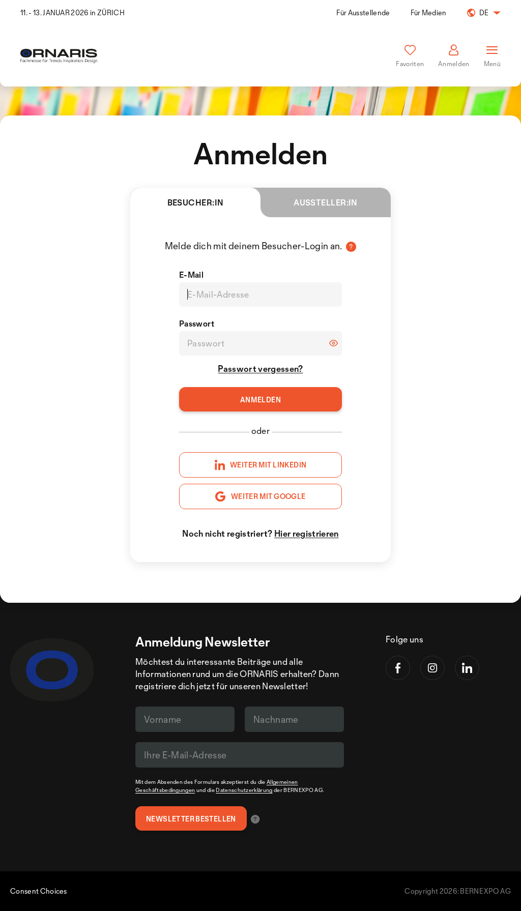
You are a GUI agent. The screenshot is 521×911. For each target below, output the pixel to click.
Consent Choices (38, 891)
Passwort (197, 323)
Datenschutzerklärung (244, 790)
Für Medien (429, 12)
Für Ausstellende (363, 12)
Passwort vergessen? (260, 368)
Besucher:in (195, 202)
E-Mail (191, 274)
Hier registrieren (306, 533)
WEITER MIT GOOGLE (268, 496)
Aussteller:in (326, 202)
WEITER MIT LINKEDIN (268, 464)
